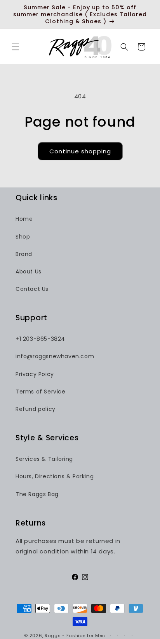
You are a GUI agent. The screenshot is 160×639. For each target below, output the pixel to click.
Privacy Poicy (35, 374)
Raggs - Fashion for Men (75, 635)
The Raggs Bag (37, 494)
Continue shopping (80, 151)
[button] (15, 46)
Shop (23, 236)
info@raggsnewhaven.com (55, 356)
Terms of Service (41, 391)
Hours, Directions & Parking (55, 476)
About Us (29, 271)
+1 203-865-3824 (40, 339)
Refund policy (36, 409)
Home (24, 219)
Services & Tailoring (44, 459)
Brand (24, 254)
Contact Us (32, 289)
